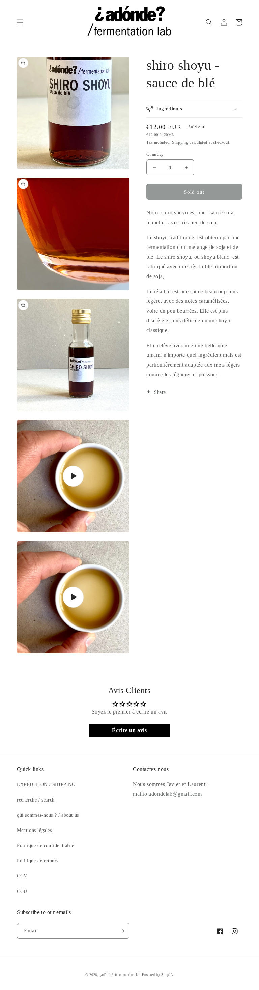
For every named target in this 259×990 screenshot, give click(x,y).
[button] (20, 22)
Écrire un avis (129, 730)
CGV (22, 875)
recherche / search (36, 800)
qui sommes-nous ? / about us (48, 815)
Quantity (155, 154)
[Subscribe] (121, 931)
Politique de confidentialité (45, 845)
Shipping (180, 142)
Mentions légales (34, 830)
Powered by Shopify (158, 975)
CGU (22, 891)
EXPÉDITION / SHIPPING (46, 784)
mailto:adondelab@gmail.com (167, 794)
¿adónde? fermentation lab (120, 975)
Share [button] (160, 392)
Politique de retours (37, 860)
